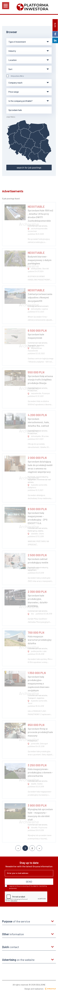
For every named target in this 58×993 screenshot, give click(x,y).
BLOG (55, 25)
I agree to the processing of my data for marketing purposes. (28, 887)
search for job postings (29, 167)
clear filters (10, 117)
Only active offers (17, 76)
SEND (29, 881)
